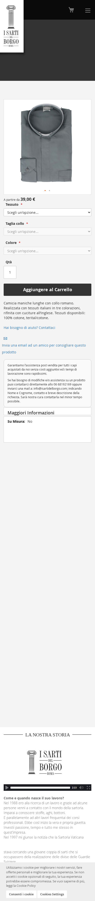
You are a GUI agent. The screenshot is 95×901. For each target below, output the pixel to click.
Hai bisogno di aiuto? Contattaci (29, 327)
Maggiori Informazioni (31, 412)
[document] (48, 881)
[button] (45, 190)
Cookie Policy (26, 885)
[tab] (47, 411)
